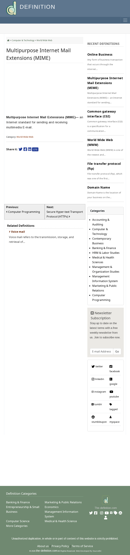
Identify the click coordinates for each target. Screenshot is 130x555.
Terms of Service (82, 546)
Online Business (105, 61)
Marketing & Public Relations (63, 502)
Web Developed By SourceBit (88, 551)
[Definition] (11, 7)
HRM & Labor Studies (106, 253)
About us (43, 546)
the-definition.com (46, 550)
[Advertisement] (44, 89)
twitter (99, 366)
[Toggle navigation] (125, 20)
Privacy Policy (60, 546)
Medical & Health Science (61, 521)
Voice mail (17, 232)
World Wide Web (44, 40)
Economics (52, 507)
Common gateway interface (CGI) (105, 120)
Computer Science (17, 521)
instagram (100, 391)
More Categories (17, 526)
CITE (35, 149)
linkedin (99, 379)
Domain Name (104, 192)
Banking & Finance (104, 248)
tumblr (98, 404)
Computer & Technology (23, 40)
